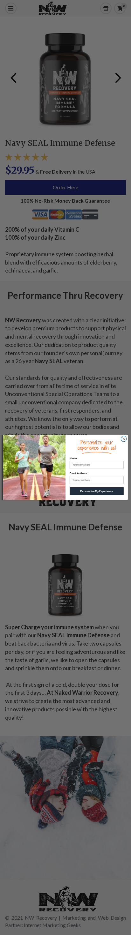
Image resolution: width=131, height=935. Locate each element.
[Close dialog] (124, 439)
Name (73, 458)
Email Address (78, 473)
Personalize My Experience (96, 491)
